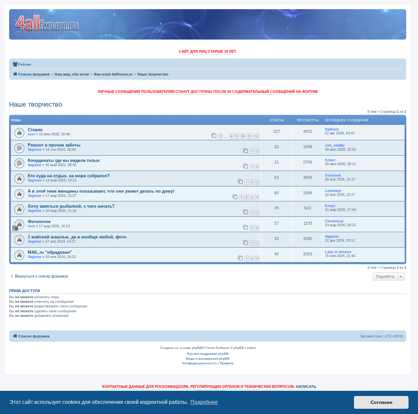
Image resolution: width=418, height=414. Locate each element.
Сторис (35, 129)
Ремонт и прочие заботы (54, 145)
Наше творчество (35, 104)
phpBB (197, 348)
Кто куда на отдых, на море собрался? (69, 175)
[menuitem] (21, 64)
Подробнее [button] (204, 402)
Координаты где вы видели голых (64, 160)
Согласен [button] (381, 402)
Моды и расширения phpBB (208, 358)
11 (249, 136)
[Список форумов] (47, 24)
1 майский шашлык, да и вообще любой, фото (77, 236)
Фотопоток (39, 221)
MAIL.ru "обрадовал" (50, 252)
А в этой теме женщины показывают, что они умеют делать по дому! (101, 191)
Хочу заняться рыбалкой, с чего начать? (71, 206)
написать (306, 386)
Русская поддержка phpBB (208, 353)
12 (256, 136)
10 (242, 136)
